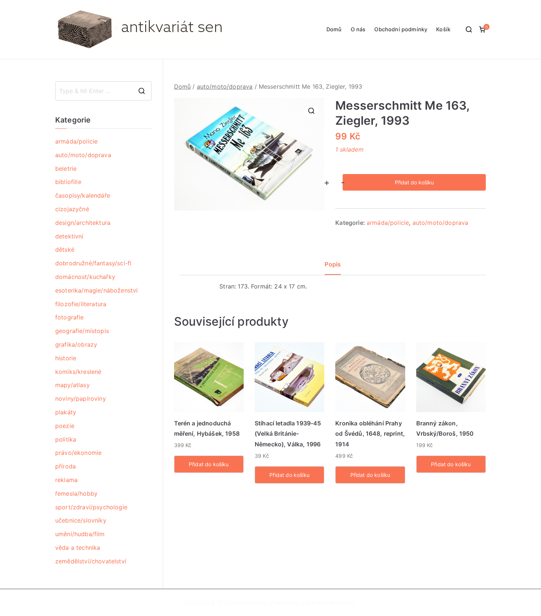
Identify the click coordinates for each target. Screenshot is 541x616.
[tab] (333, 267)
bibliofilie (68, 181)
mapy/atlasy (72, 385)
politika (65, 439)
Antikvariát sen (249, 602)
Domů (334, 29)
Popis (333, 264)
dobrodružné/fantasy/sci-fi (93, 263)
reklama (66, 480)
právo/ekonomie (78, 452)
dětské (64, 249)
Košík (443, 29)
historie (65, 358)
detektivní (69, 236)
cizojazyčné (72, 209)
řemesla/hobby (76, 493)
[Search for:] (103, 91)
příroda (65, 466)
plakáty (65, 412)
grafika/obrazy (76, 344)
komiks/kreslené (78, 371)
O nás (358, 29)
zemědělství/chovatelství (90, 561)
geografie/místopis (82, 330)
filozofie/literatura (80, 304)
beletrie (66, 168)
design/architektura (82, 222)
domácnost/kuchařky (85, 276)
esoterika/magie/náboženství (96, 290)
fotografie (69, 317)
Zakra (309, 602)
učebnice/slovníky (80, 520)
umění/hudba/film (80, 534)
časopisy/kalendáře (82, 195)
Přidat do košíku (414, 182)
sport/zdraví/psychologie (91, 507)
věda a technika (77, 547)
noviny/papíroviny (80, 398)
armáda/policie (388, 222)
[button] (311, 111)
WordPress (342, 602)
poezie (64, 425)
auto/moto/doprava (225, 86)
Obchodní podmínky (400, 29)
